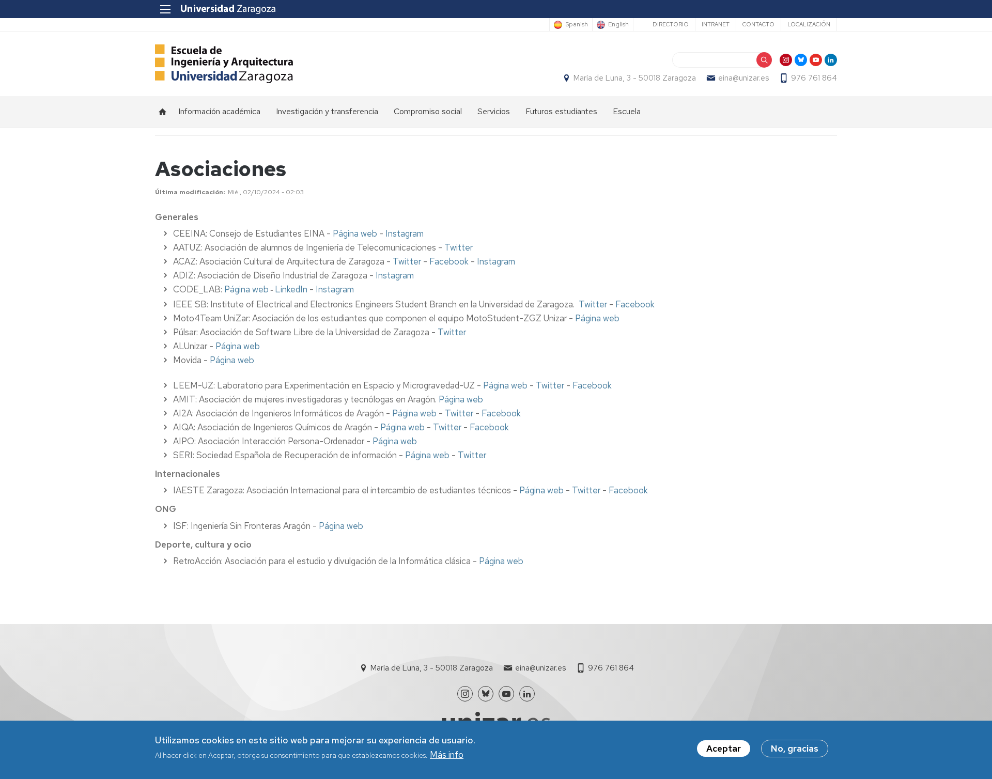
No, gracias (794, 748)
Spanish (576, 24)
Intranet (716, 24)
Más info (446, 755)
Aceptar (723, 748)
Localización (808, 24)
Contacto (758, 24)
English (618, 24)
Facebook (449, 261)
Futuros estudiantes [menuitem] (561, 111)
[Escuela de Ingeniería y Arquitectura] (224, 63)
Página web (355, 233)
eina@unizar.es (743, 78)
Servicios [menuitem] (493, 111)
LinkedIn (291, 289)
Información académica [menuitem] (219, 111)
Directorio (671, 24)
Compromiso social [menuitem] (428, 111)
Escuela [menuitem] (627, 111)
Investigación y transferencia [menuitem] (327, 111)
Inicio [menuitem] (163, 111)
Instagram (404, 233)
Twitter (458, 247)
